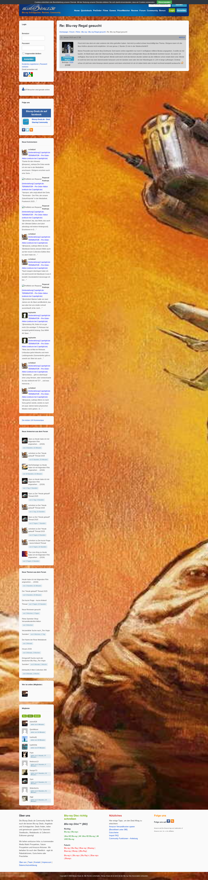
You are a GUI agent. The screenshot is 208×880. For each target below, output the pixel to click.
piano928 (33, 722)
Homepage (63, 32)
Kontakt (37, 862)
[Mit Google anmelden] (30, 76)
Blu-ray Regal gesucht (97, 32)
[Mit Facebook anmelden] (25, 76)
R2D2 (67, 55)
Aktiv (30, 716)
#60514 (182, 37)
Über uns (22, 862)
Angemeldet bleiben (33, 54)
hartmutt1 (33, 737)
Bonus (162, 10)
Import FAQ (114, 836)
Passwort (26, 43)
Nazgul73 (33, 770)
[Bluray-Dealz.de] (39, 11)
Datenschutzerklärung (28, 865)
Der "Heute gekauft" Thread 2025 (34, 591)
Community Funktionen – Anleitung (123, 839)
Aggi (31, 797)
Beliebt (37, 716)
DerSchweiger (33, 465)
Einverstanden (164, 2)
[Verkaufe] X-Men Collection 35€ (34, 670)
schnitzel (31, 453)
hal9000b (33, 745)
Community (152, 10)
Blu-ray (84, 32)
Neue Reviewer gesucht (31, 610)
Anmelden (181, 10)
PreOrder (97, 10)
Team (30, 862)
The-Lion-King (33, 552)
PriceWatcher (123, 10)
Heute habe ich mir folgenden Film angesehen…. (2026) (38, 441)
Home (77, 10)
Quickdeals (86, 10)
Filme (105, 10)
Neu (24, 716)
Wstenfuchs (34, 788)
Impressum (46, 862)
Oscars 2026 (27, 649)
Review (134, 10)
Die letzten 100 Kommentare (33, 420)
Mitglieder (26, 708)
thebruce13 (34, 762)
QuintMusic (34, 729)
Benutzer (25, 34)
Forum (142, 10)
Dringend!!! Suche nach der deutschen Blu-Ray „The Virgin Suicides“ (34, 661)
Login (171, 10)
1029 (71, 62)
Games (112, 10)
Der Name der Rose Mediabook (34, 640)
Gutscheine (113, 833)
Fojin (32, 753)
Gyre (30, 439)
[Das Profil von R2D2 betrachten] (67, 53)
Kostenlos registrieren (30, 64)
